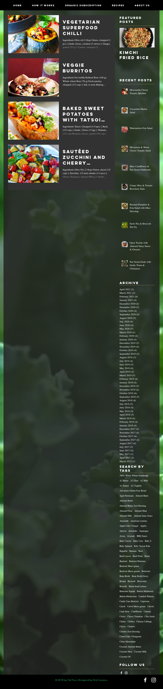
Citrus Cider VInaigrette (130, 636)
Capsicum (145, 601)
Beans (147, 556)
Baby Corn (138, 540)
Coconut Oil (125, 656)
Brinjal (123, 581)
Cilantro (131, 626)
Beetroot (123, 561)
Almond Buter (141, 495)
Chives (123, 626)
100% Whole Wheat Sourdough (134, 475)
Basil (140, 550)
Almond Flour (126, 510)
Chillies (131, 621)
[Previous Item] (124, 37)
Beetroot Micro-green (129, 566)
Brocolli (123, 586)
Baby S (148, 540)
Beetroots (146, 571)
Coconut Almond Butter (130, 646)
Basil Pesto (138, 556)
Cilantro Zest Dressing (130, 631)
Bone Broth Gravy (140, 576)
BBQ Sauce (142, 535)
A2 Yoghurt (136, 485)
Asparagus (143, 530)
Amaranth (124, 520)
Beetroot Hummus (137, 561)
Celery (122, 616)
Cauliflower (136, 611)
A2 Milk (144, 480)
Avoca (122, 535)
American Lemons (138, 520)
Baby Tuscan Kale (142, 545)
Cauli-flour (124, 611)
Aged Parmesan (127, 495)
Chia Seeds (150, 616)
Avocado (131, 535)
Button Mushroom (145, 591)
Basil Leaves (125, 556)
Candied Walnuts (146, 596)
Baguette (123, 550)
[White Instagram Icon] (126, 673)
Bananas (133, 550)
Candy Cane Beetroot (129, 601)
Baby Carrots (125, 540)
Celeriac (147, 611)
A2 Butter (124, 480)
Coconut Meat (126, 651)
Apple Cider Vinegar (129, 525)
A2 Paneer (124, 485)
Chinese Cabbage (144, 621)
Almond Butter (126, 500)
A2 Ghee (134, 480)
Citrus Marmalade (128, 641)
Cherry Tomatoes (135, 616)
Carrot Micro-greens (136, 606)
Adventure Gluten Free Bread (133, 490)
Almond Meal (140, 510)
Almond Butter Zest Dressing (133, 505)
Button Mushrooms (128, 596)
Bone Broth (125, 576)
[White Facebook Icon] (121, 673)
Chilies (123, 621)
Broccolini (142, 581)
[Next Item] (149, 37)
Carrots (150, 606)
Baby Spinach (126, 545)
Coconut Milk (140, 651)
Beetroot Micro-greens (130, 571)
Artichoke (132, 530)
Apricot (123, 530)
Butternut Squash (127, 591)
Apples (143, 525)
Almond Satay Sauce (143, 515)
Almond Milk (126, 515)
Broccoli (131, 581)
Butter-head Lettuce (137, 586)
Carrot (122, 606)
